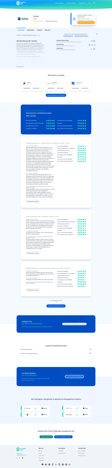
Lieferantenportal (62, 453)
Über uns (40, 450)
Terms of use (41, 457)
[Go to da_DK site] (49, 464)
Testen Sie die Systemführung (74, 376)
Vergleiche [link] (39, 30)
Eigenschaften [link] (30, 30)
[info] (41, 21)
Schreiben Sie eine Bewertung (51, 21)
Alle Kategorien (81, 453)
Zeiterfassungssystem (68, 36)
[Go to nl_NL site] (59, 464)
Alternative (47, 30)
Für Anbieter (61, 450)
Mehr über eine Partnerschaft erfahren (74, 324)
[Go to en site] (69, 464)
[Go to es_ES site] (53, 464)
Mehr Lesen (36, 88)
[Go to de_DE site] (42, 464)
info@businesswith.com (21, 455)
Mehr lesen (19, 66)
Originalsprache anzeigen (33, 201)
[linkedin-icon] (19, 458)
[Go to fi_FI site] (56, 464)
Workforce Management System (29, 35)
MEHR (89, 3)
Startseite (20, 35)
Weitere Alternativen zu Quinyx (56, 95)
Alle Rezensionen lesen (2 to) (56, 301)
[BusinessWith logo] (21, 3)
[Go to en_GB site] (46, 464)
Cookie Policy (41, 460)
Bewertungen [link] (21, 30)
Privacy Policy (41, 455)
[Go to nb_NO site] (63, 464)
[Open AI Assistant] (22, 458)
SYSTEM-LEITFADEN (59, 3)
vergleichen (26, 88)
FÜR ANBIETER (82, 3)
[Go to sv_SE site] (66, 464)
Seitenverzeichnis (82, 455)
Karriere (40, 453)
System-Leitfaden (81, 450)
